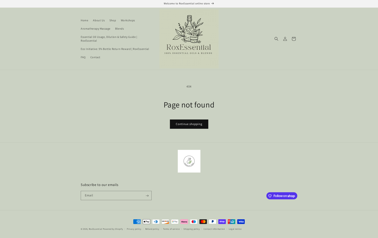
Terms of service (171, 228)
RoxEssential (95, 229)
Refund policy (152, 228)
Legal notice (235, 228)
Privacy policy (134, 228)
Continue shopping (189, 124)
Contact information (214, 228)
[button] (276, 39)
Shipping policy (191, 228)
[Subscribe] (147, 195)
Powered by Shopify (113, 229)
